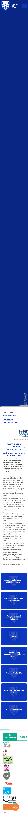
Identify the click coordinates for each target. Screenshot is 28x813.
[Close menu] (24, 6)
